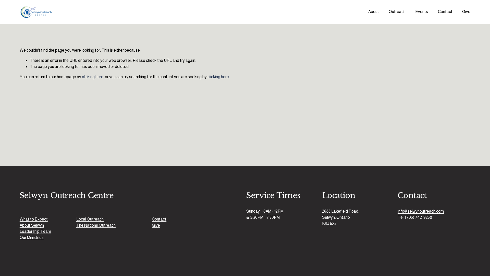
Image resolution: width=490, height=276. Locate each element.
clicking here (92, 77)
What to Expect (34, 219)
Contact (445, 11)
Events (421, 11)
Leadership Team (35, 231)
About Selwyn (32, 225)
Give (466, 11)
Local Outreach (90, 219)
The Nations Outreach (96, 225)
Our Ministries (32, 237)
